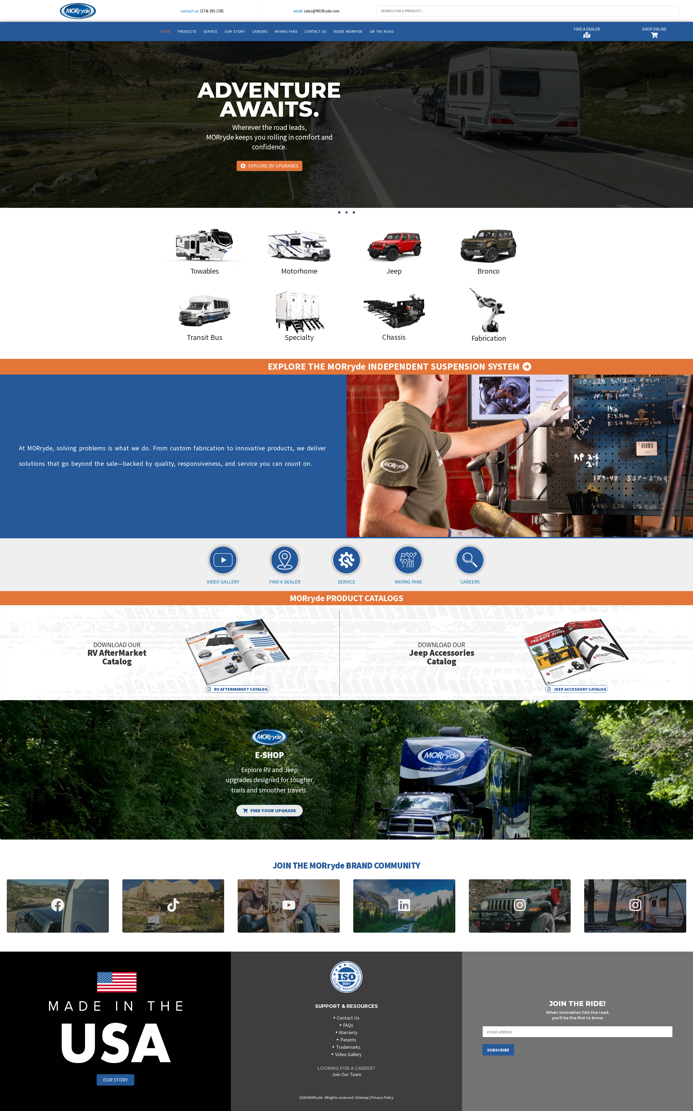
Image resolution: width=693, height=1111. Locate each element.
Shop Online (654, 29)
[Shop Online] (654, 35)
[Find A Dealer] (586, 35)
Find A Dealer (587, 29)
